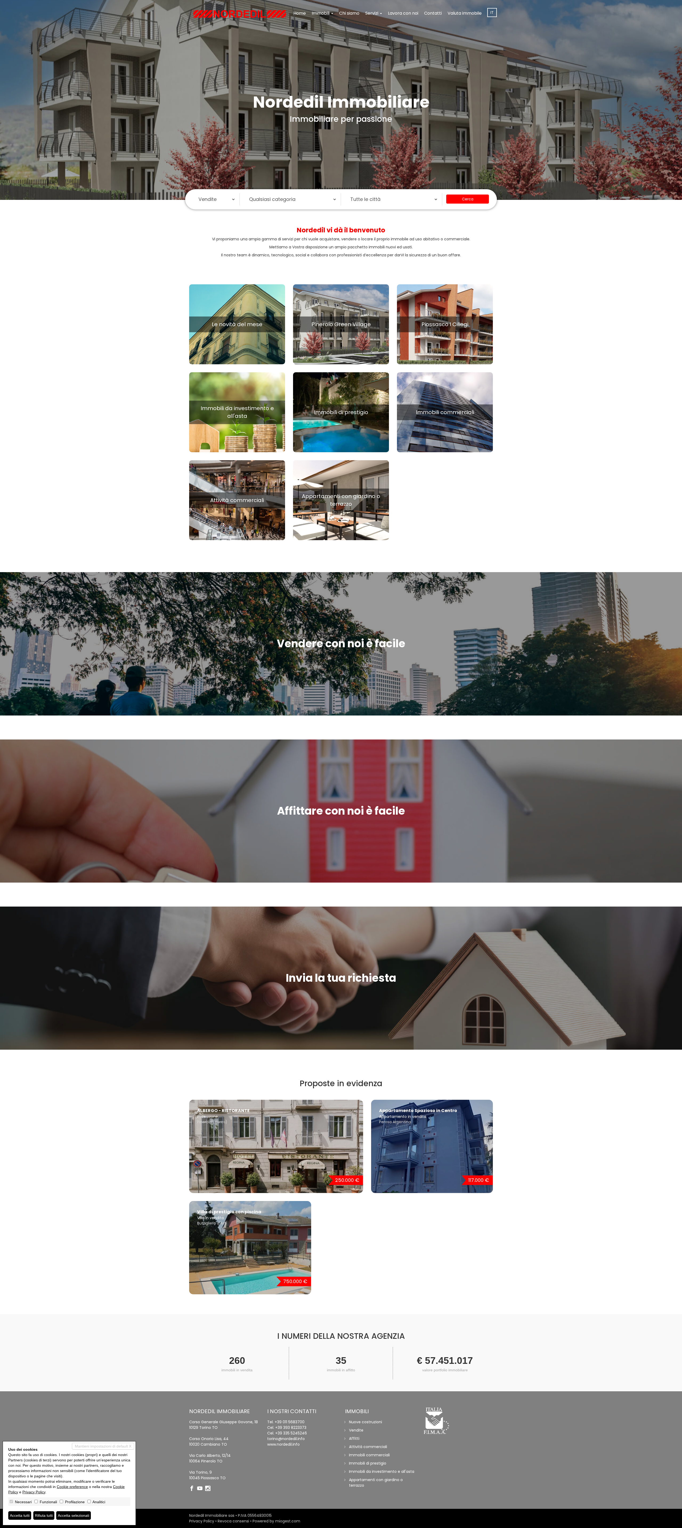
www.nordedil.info (283, 1444)
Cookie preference (72, 1487)
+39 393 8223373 (290, 1427)
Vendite (356, 1430)
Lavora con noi (403, 13)
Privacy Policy (201, 1521)
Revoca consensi (233, 1521)
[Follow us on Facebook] (193, 1489)
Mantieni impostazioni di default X (103, 1446)
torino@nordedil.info (286, 1438)
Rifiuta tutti (44, 1515)
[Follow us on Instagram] (209, 1489)
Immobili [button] (321, 13)
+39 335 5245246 (291, 1433)
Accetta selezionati (73, 1515)
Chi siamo (349, 13)
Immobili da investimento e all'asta (381, 1471)
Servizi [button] (372, 13)
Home (299, 13)
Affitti (354, 1438)
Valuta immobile (465, 13)
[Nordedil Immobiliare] (239, 14)
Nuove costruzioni (365, 1422)
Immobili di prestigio (367, 1463)
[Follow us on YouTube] (201, 1489)
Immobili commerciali (369, 1455)
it (492, 12)
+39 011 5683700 (290, 1422)
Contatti (433, 13)
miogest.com (287, 1521)
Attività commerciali (368, 1446)
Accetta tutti (20, 1515)
